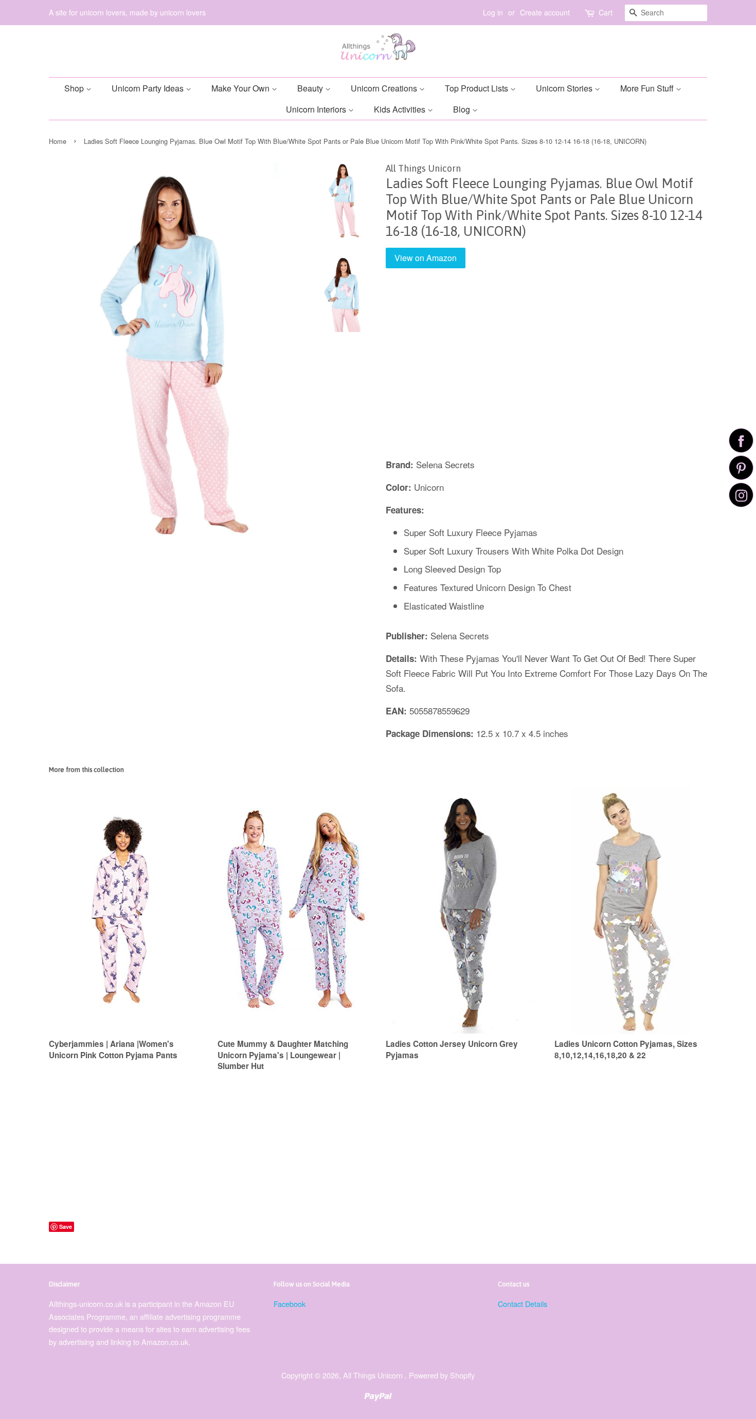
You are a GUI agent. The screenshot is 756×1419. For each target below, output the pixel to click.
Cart (606, 12)
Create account (545, 12)
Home (57, 141)
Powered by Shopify (442, 1375)
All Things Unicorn (374, 1375)
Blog (462, 109)
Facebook (289, 1303)
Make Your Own (241, 88)
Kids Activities (400, 109)
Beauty (311, 88)
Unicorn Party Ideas (149, 88)
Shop (75, 88)
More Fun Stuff (648, 88)
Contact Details (522, 1303)
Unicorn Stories (565, 88)
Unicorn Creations (385, 88)
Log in (493, 12)
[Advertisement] (546, 371)
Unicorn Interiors (317, 109)
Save (65, 1226)
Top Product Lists (477, 88)
